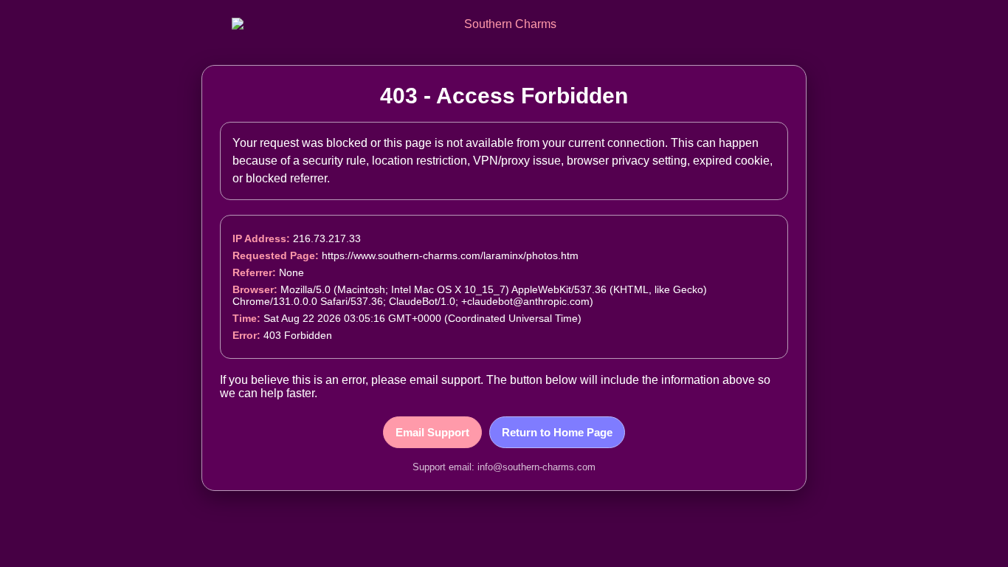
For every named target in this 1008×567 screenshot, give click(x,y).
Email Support (432, 432)
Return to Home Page (557, 432)
